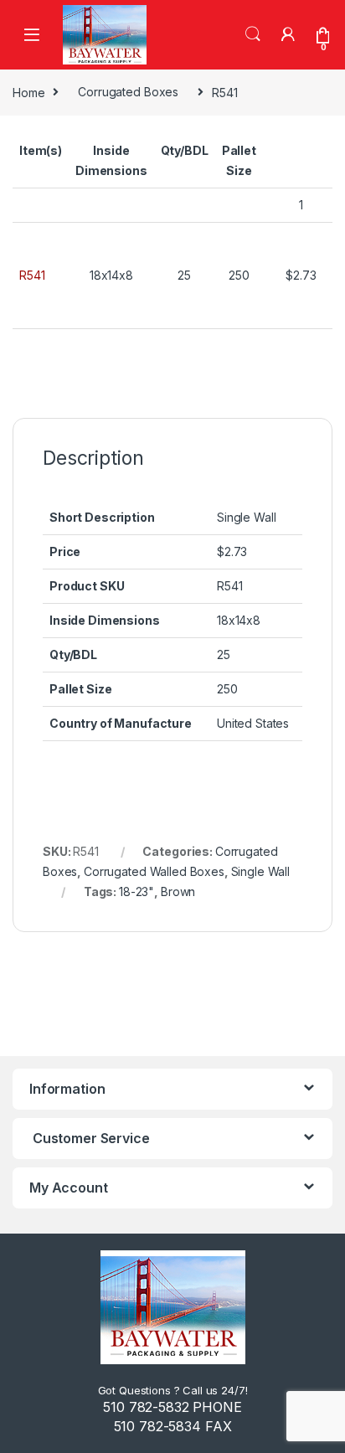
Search (253, 34)
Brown (178, 891)
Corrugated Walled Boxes (154, 871)
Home (28, 92)
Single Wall (260, 871)
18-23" (136, 891)
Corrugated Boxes (128, 92)
